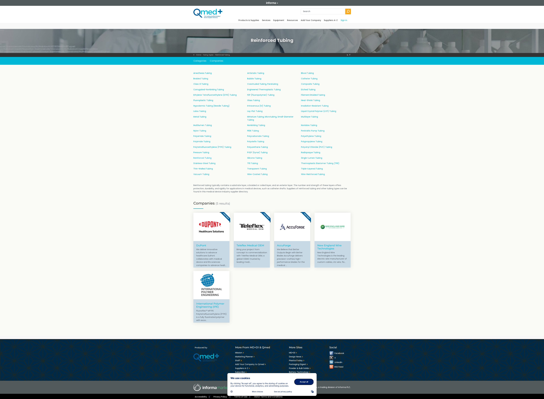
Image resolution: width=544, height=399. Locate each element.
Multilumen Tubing (202, 125)
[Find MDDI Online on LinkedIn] (331, 362)
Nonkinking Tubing (256, 125)
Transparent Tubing (257, 168)
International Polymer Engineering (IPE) (210, 305)
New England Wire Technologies (329, 247)
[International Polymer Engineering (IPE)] (211, 285)
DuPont (201, 245)
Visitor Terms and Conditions (268, 396)
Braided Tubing (200, 78)
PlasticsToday (296, 360)
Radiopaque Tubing (310, 152)
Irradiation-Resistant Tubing (315, 105)
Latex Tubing (199, 111)
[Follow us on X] (347, 55)
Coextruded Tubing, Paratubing (262, 84)
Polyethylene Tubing (311, 136)
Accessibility (202, 396)
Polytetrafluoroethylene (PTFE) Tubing (212, 147)
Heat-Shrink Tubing (310, 100)
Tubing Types (208, 55)
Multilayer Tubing (309, 116)
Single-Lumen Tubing (311, 158)
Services (266, 20)
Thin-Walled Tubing (203, 168)
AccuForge (284, 245)
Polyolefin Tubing (255, 141)
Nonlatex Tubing (309, 125)
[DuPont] (211, 227)
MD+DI (292, 352)
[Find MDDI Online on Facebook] (331, 353)
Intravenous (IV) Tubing (259, 105)
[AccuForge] (292, 227)
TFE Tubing (252, 163)
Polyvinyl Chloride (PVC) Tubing (316, 147)
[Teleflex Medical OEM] (252, 227)
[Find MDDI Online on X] (331, 357)
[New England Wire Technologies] (332, 227)
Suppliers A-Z (331, 20)
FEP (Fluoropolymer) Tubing (260, 94)
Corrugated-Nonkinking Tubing (208, 89)
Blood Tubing (307, 73)
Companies (216, 60)
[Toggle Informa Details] (272, 2)
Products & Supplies (248, 20)
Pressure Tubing (201, 152)
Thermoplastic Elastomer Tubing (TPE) (320, 163)
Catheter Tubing (309, 78)
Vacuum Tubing (201, 174)
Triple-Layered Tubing (312, 168)
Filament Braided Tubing (313, 94)
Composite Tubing (310, 84)
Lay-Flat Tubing (255, 111)
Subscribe (240, 372)
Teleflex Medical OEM (250, 245)
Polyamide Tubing (202, 136)
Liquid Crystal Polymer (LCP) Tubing (318, 111)
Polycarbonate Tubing (258, 136)
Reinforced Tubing (222, 55)
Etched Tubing (308, 89)
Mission (238, 352)
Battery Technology (299, 372)
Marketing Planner (244, 356)
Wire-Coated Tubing (257, 174)
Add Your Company (311, 20)
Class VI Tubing (200, 84)
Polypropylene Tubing (311, 141)
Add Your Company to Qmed (249, 364)
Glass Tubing (253, 100)
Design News (295, 356)
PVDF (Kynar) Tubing (257, 152)
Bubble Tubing (254, 78)
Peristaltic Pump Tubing (312, 130)
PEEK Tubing (253, 130)
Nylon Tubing (199, 130)
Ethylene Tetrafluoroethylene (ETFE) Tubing (215, 94)
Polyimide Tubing (201, 141)
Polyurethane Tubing (257, 147)
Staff (237, 360)
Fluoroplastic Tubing (203, 100)
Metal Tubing (199, 116)
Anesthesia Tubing (202, 73)
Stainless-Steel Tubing (204, 163)
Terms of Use (242, 396)
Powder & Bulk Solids (299, 368)
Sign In (344, 20)
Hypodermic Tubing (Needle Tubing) (211, 105)
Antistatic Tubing (255, 73)
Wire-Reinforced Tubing (313, 174)
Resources (292, 20)
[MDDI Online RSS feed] (331, 366)
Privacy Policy (221, 396)
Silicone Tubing (254, 158)
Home (198, 55)
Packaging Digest (297, 364)
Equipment (278, 20)
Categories (199, 60)
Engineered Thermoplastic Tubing (264, 89)
